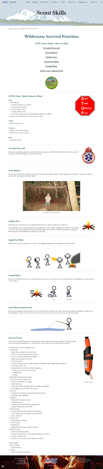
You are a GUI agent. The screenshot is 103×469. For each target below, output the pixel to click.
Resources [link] (71, 2)
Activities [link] (54, 2)
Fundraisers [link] (82, 2)
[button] (101, 2)
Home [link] (28, 2)
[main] (51, 13)
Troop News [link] (44, 2)
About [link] (63, 2)
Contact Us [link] (93, 2)
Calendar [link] (35, 2)
